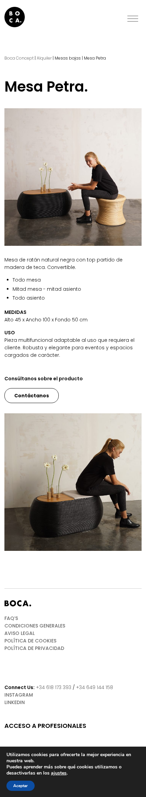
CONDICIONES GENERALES (34, 625)
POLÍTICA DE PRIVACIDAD (34, 648)
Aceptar (20, 785)
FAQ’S (11, 618)
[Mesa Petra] (73, 177)
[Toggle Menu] (132, 19)
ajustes (59, 773)
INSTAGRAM (18, 694)
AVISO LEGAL (19, 633)
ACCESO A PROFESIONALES (45, 726)
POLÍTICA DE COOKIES (30, 640)
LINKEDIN (14, 702)
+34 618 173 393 (53, 687)
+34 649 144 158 (94, 687)
